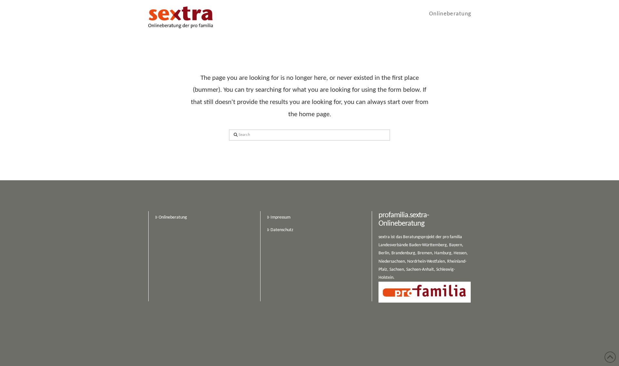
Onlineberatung (173, 217)
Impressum (280, 217)
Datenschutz (281, 230)
